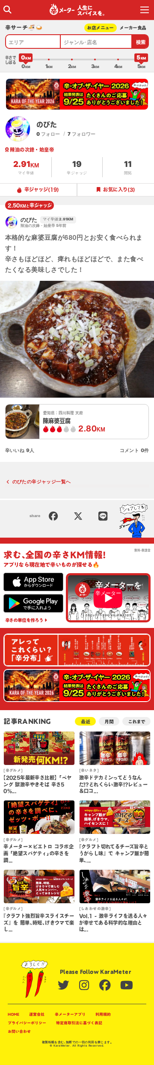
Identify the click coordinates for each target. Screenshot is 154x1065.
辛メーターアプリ (70, 1014)
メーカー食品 (132, 27)
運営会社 (36, 1014)
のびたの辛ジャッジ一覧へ (41, 482)
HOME (13, 1014)
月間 (109, 721)
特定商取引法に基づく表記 (79, 1023)
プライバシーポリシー (27, 1023)
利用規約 (103, 1014)
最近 (85, 721)
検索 (141, 42)
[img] (7, 10)
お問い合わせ (19, 1031)
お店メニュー (100, 27)
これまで (136, 721)
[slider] (26, 59)
